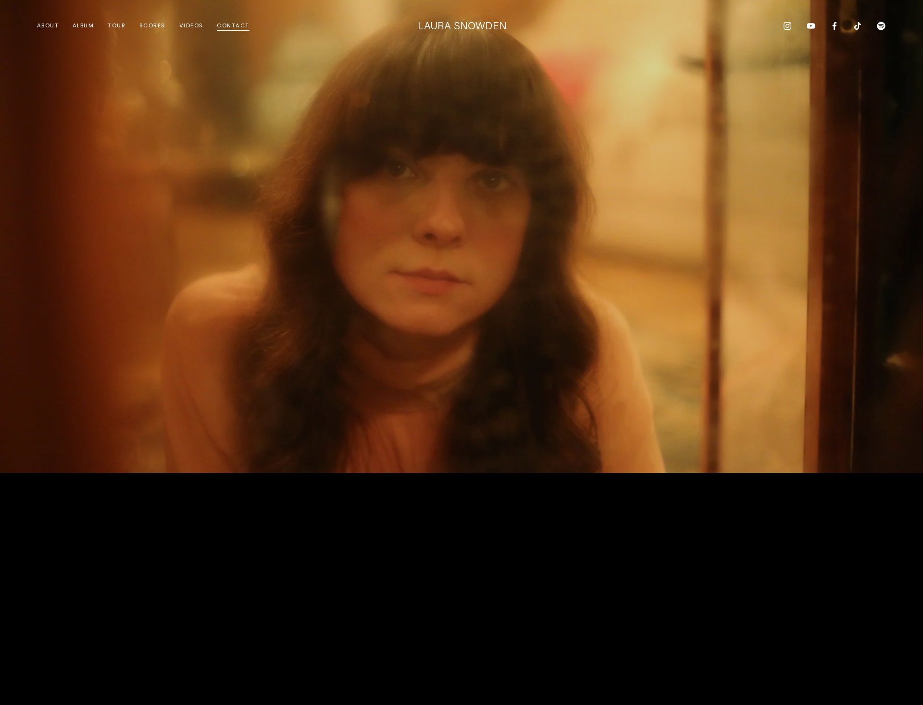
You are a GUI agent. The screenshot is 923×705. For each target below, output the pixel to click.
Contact (233, 25)
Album (83, 25)
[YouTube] (811, 26)
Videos (191, 25)
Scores (152, 25)
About (48, 25)
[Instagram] (787, 26)
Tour (116, 25)
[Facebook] (834, 26)
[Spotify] (881, 26)
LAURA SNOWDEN (462, 25)
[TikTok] (857, 26)
